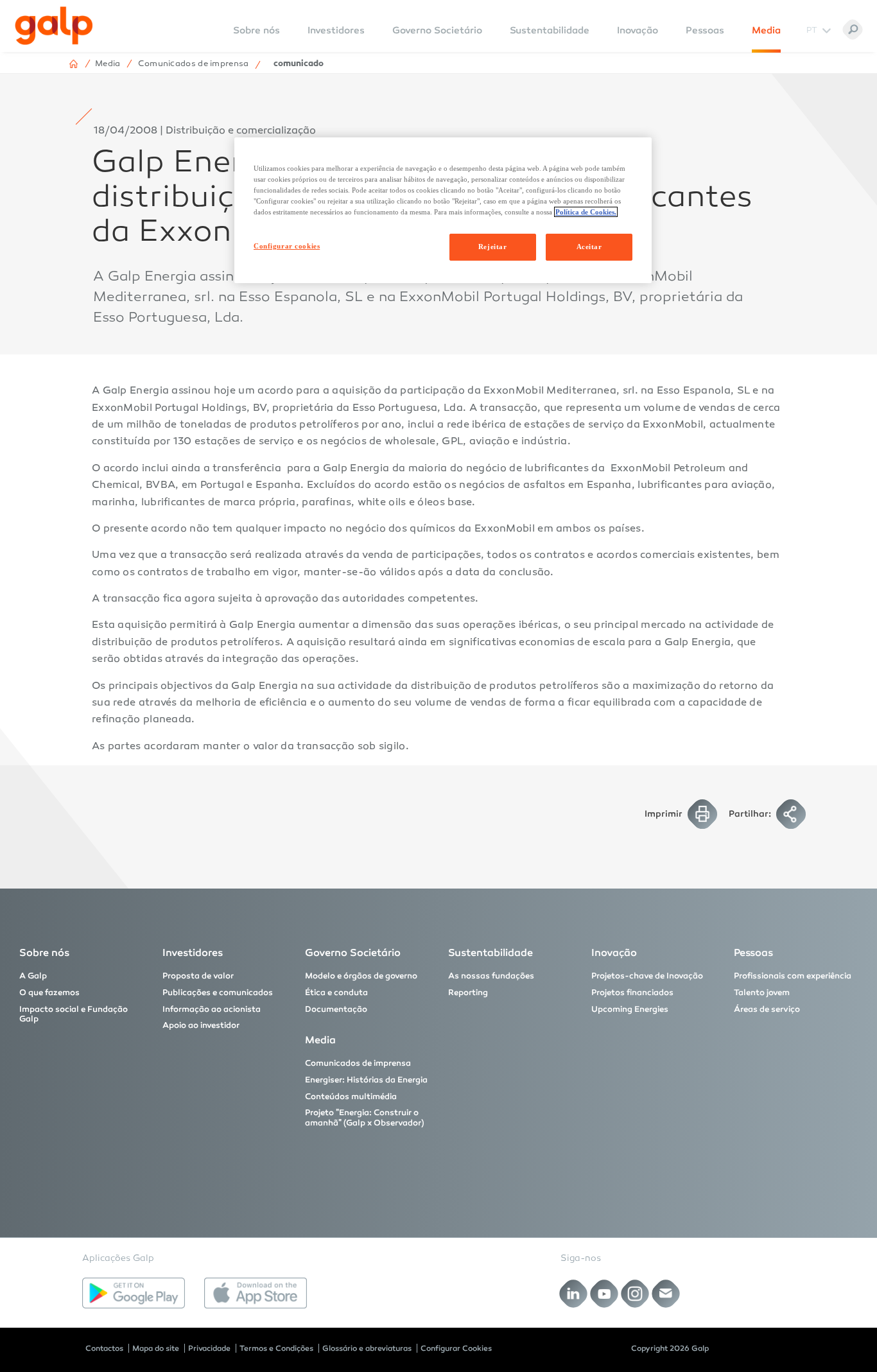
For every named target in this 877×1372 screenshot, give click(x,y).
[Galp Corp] (54, 25)
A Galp (33, 976)
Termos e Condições (276, 1348)
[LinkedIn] (573, 1294)
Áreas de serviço (767, 1009)
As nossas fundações (491, 976)
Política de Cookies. (585, 212)
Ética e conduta (336, 992)
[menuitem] (256, 39)
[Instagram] (635, 1294)
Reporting (468, 992)
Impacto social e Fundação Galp (73, 1014)
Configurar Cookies (456, 1348)
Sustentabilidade (549, 30)
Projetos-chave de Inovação (647, 976)
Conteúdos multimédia (351, 1096)
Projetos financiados (632, 992)
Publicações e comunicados (217, 992)
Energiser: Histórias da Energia (366, 1080)
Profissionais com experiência (792, 976)
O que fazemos (49, 992)
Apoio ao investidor (200, 1025)
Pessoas (705, 30)
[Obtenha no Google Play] (134, 1293)
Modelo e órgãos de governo (361, 976)
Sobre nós (44, 952)
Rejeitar (492, 246)
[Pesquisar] (852, 29)
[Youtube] (604, 1294)
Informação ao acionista (211, 1009)
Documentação (336, 1009)
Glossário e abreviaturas (367, 1348)
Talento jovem (762, 992)
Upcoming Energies (629, 1009)
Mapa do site (155, 1348)
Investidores (336, 30)
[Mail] (666, 1294)
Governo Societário (437, 30)
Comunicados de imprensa (358, 1063)
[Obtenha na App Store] (256, 1293)
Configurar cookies (287, 246)
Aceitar (589, 246)
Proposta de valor (198, 976)
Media (766, 30)
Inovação (637, 30)
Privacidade (209, 1348)
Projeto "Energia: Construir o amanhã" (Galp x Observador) (364, 1117)
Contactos (104, 1348)
